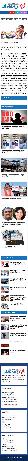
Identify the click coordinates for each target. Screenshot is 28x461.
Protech (16, 459)
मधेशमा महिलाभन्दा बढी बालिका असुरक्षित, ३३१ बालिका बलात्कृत (13, 128)
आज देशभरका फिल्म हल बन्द (17, 342)
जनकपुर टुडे (6, 42)
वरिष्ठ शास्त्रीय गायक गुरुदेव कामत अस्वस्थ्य (18, 351)
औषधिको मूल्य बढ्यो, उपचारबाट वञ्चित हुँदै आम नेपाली (13, 152)
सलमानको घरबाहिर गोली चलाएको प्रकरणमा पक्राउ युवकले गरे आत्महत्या (18, 327)
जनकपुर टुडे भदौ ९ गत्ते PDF (8, 247)
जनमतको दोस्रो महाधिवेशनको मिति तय (11, 199)
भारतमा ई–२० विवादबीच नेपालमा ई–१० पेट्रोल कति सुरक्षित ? (13, 176)
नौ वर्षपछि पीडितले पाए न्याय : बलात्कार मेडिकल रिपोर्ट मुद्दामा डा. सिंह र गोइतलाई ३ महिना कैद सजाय (13, 224)
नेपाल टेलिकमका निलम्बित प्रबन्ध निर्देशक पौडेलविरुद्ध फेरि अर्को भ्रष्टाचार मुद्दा (18, 318)
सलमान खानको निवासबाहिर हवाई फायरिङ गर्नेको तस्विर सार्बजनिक (18, 334)
